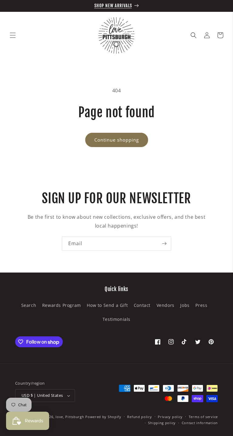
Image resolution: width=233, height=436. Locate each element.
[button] (12, 35)
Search (28, 305)
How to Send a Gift (107, 305)
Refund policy (139, 416)
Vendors (165, 305)
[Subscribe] (164, 243)
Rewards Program (61, 305)
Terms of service (203, 416)
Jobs (184, 305)
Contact (142, 305)
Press (201, 305)
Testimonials (116, 319)
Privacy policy (170, 416)
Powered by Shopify (103, 416)
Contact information (200, 423)
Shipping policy (162, 423)
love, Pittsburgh (70, 416)
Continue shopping (116, 140)
